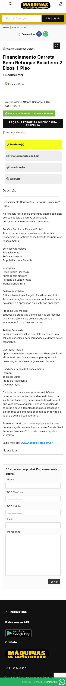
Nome (10, 479)
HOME (6, 27)
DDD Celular (14, 506)
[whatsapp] (45, 34)
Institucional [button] (18, 611)
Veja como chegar (15, 132)
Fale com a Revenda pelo (38, 681)
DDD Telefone (15, 492)
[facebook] (39, 34)
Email (10, 518)
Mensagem (13, 531)
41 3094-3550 (17, 668)
